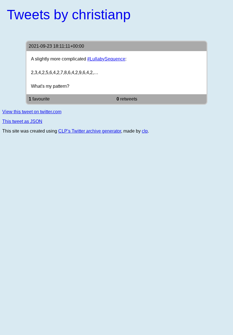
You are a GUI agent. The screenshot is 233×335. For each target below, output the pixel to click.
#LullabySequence (106, 58)
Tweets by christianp (69, 14)
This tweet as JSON (22, 121)
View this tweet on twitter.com (31, 111)
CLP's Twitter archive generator (89, 131)
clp (145, 131)
